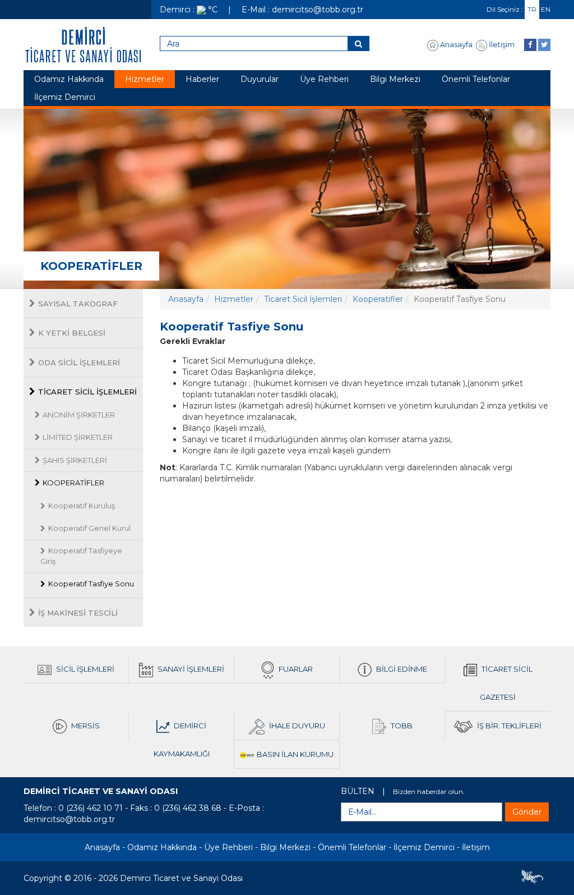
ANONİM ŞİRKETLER (79, 414)
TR (531, 9)
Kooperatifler (378, 299)
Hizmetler (144, 79)
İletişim (501, 44)
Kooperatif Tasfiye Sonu (91, 583)
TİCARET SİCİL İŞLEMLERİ (87, 391)
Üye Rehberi (324, 79)
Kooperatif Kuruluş (81, 505)
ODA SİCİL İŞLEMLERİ (79, 362)
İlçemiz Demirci (64, 97)
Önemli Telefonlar (476, 79)
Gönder (526, 812)
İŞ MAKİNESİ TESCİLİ (78, 612)
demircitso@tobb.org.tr (69, 819)
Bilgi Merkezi (395, 79)
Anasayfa (455, 44)
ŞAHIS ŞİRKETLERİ (75, 460)
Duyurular (259, 79)
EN (545, 9)
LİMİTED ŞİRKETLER (78, 437)
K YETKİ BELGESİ (71, 332)
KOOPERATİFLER (73, 482)
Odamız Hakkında (69, 79)
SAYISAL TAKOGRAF (78, 303)
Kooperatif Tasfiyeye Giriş (81, 556)
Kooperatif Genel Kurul (89, 528)
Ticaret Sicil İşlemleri (303, 299)
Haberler (202, 79)
